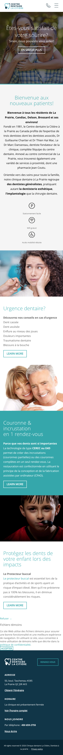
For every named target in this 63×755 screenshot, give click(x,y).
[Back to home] (15, 6)
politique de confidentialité (15, 644)
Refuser (6, 618)
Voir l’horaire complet (16, 710)
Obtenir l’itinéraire (14, 690)
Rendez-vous (47, 662)
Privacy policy (37, 749)
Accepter (6, 648)
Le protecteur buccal (16, 578)
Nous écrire (11, 731)
